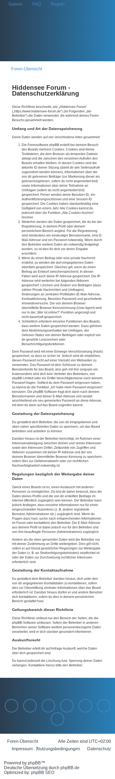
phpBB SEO (42, 772)
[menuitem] (14, 4)
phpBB (34, 763)
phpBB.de (69, 767)
